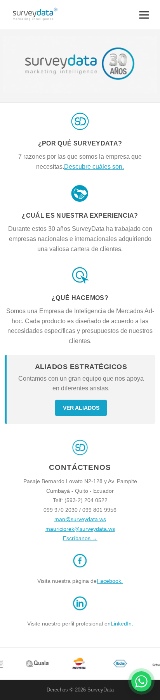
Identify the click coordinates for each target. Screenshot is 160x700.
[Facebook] (80, 571)
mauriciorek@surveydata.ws (80, 529)
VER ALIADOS (81, 408)
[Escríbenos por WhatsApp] (141, 681)
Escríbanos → (80, 538)
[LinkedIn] (80, 614)
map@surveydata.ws (80, 519)
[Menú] (144, 15)
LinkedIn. (122, 623)
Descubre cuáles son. (94, 166)
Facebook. (110, 581)
